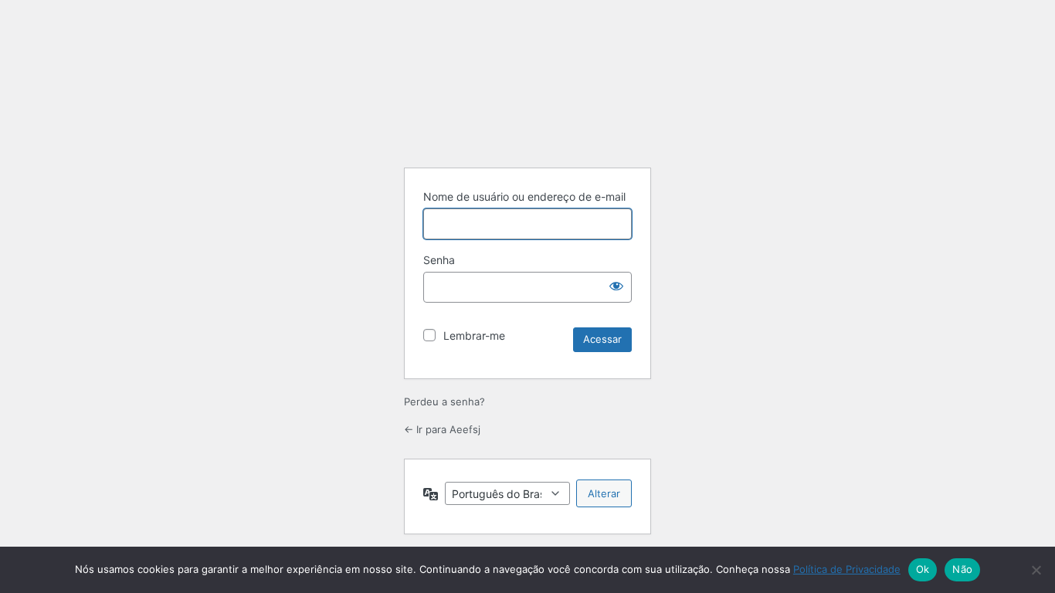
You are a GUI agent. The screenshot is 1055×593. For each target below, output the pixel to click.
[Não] (1035, 570)
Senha (439, 259)
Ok (923, 569)
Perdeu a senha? (444, 401)
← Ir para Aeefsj (442, 429)
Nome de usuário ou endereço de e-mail (524, 196)
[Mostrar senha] (616, 285)
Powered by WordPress (527, 116)
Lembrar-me (474, 335)
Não (962, 569)
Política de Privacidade (847, 569)
